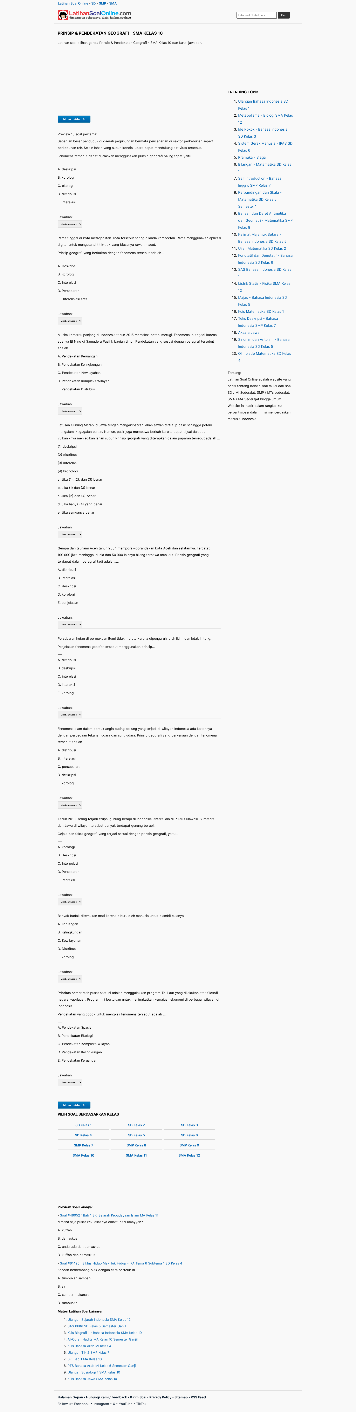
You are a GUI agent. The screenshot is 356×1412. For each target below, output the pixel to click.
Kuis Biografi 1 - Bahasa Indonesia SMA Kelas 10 (105, 1333)
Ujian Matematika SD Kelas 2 (262, 248)
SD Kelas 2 (136, 1125)
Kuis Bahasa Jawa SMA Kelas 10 (92, 1379)
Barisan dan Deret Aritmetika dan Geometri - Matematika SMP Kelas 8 (265, 220)
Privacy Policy (160, 1397)
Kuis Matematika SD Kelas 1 (261, 311)
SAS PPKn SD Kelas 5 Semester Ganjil (97, 1326)
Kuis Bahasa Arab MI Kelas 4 (89, 1346)
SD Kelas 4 (83, 1135)
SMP (102, 3)
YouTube (125, 1404)
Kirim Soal (138, 1397)
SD (93, 3)
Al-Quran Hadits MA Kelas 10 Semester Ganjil (103, 1339)
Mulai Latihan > (74, 119)
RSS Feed (198, 1397)
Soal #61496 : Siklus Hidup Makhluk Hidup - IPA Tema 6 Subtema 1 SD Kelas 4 (121, 1263)
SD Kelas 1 (83, 1125)
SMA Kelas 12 (189, 1155)
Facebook (82, 1404)
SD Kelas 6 (189, 1135)
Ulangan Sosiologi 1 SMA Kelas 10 (94, 1372)
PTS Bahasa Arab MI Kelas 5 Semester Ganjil (102, 1366)
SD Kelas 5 (136, 1135)
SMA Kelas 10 (83, 1155)
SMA (113, 3)
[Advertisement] (139, 80)
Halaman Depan (70, 1397)
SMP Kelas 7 (83, 1145)
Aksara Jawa (249, 332)
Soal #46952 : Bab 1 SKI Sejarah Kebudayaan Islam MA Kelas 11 (109, 1215)
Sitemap (181, 1397)
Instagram (101, 1404)
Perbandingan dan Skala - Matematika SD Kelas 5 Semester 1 (260, 199)
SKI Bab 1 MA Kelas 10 (85, 1359)
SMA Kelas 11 (136, 1155)
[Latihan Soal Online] (94, 15)
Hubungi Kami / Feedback (106, 1397)
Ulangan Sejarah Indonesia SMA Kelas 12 (99, 1319)
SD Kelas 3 (189, 1125)
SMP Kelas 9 (189, 1145)
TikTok (141, 1404)
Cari (283, 15)
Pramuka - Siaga (252, 157)
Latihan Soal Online (73, 3)
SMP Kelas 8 (136, 1145)
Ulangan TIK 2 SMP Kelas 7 (88, 1352)
